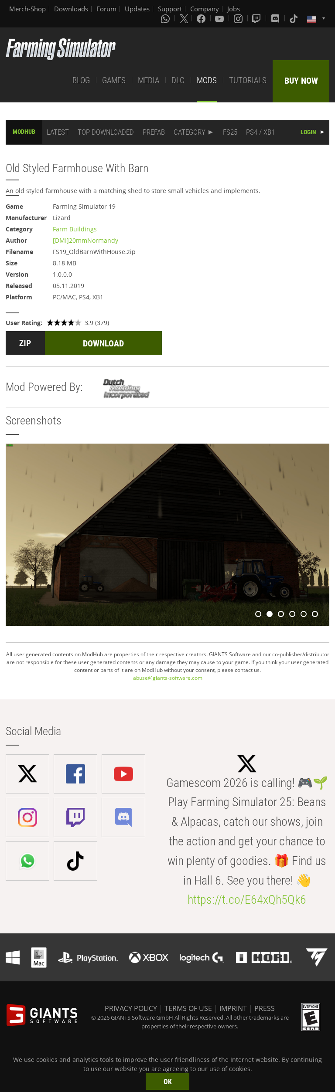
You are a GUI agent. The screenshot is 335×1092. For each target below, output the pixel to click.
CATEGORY (189, 132)
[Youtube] (220, 18)
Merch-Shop (27, 8)
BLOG (81, 80)
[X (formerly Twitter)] (184, 18)
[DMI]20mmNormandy (85, 240)
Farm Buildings (75, 229)
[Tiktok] (294, 18)
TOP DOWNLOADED (106, 132)
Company (204, 8)
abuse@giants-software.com (167, 678)
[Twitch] (257, 18)
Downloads (71, 8)
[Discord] (276, 18)
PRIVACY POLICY (131, 1008)
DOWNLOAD (103, 343)
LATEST (58, 132)
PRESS (264, 1008)
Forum (106, 8)
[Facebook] (202, 18)
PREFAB (154, 132)
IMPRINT (233, 1008)
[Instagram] (239, 18)
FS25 (230, 132)
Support (170, 8)
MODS (207, 80)
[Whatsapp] (166, 18)
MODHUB (24, 131)
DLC (178, 80)
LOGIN (308, 132)
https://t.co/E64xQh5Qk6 (247, 899)
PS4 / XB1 (260, 132)
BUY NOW (301, 80)
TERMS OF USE (188, 1008)
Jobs (233, 8)
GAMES (114, 80)
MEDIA (148, 80)
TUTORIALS (248, 80)
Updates (137, 8)
